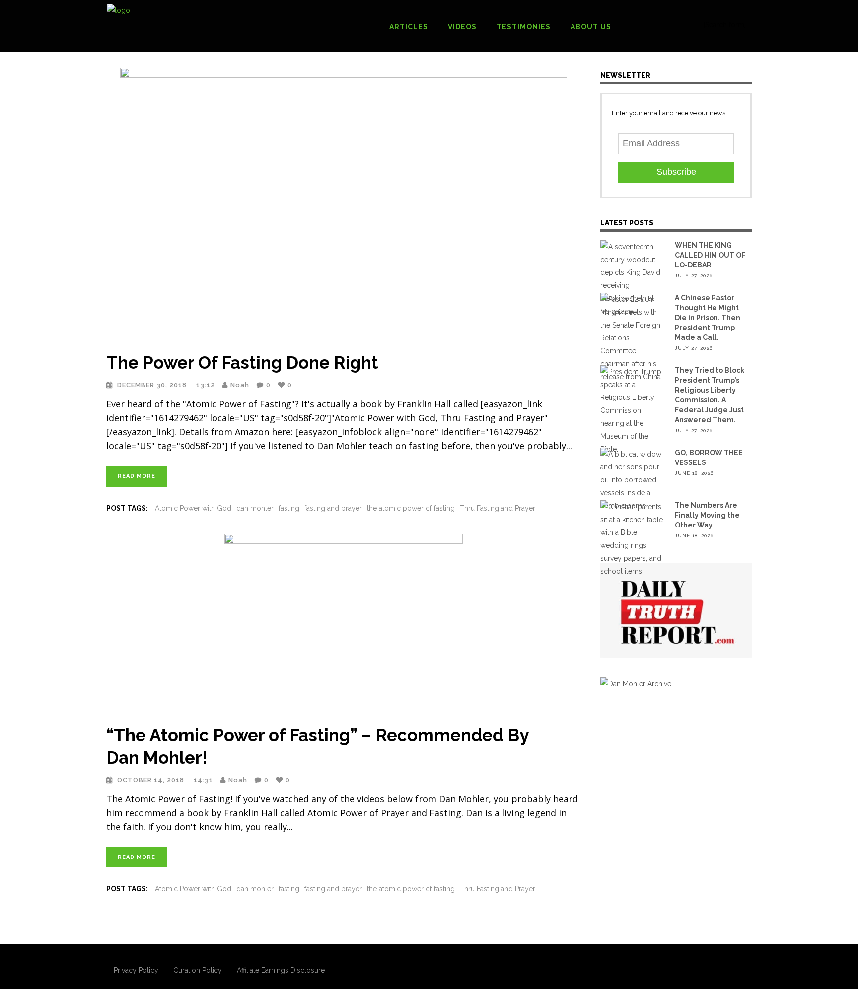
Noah (239, 385)
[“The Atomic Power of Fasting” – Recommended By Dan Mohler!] (343, 623)
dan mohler (255, 508)
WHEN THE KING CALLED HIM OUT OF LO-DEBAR (710, 255)
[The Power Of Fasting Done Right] (343, 204)
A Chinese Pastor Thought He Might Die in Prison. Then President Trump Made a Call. (707, 317)
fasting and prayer (333, 508)
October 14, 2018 (151, 780)
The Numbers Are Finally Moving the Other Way (707, 515)
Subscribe (676, 172)
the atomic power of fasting (411, 508)
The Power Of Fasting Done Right (242, 362)
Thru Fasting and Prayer (497, 508)
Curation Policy (197, 970)
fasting (289, 508)
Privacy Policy (136, 970)
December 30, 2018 (153, 385)
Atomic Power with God (193, 508)
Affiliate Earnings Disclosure (281, 970)
